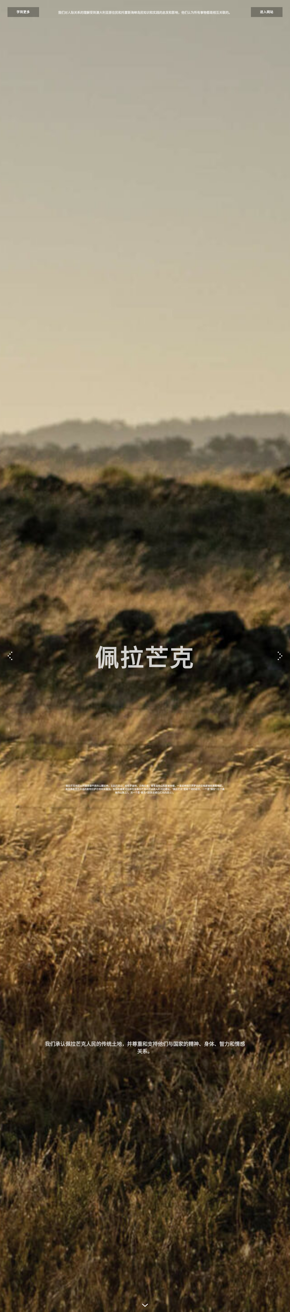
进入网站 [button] (266, 12)
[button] (280, 656)
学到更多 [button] (23, 12)
